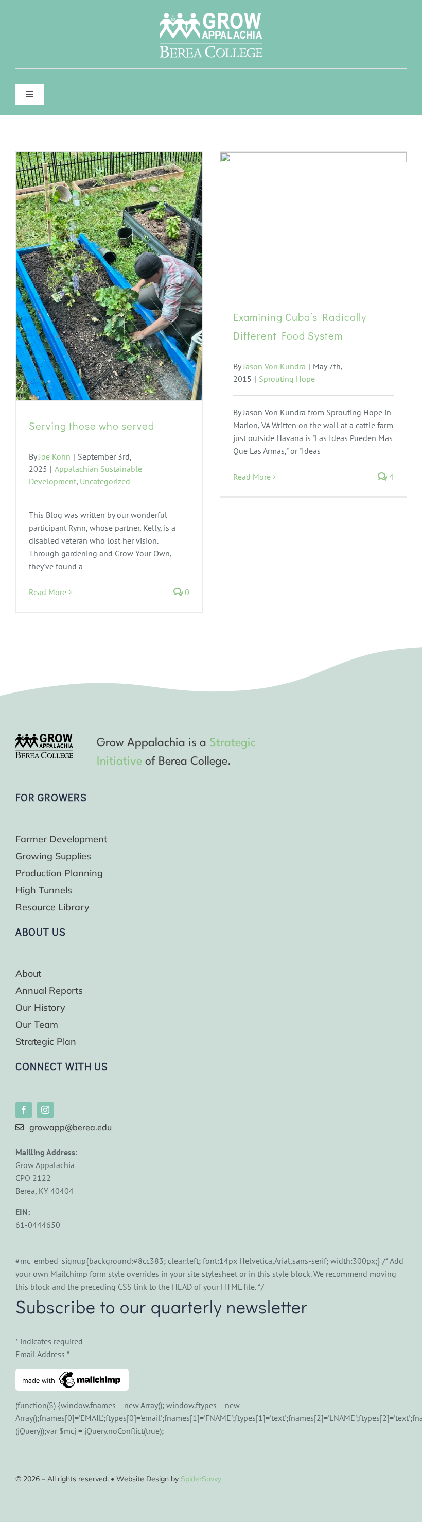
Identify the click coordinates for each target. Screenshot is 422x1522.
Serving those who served (91, 425)
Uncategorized (105, 481)
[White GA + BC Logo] (211, 17)
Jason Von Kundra (274, 366)
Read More (47, 592)
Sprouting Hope (287, 379)
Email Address (42, 1354)
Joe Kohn (55, 456)
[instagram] (45, 1110)
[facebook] (23, 1110)
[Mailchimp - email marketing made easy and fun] (72, 1375)
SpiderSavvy (201, 1478)
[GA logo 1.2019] (44, 738)
